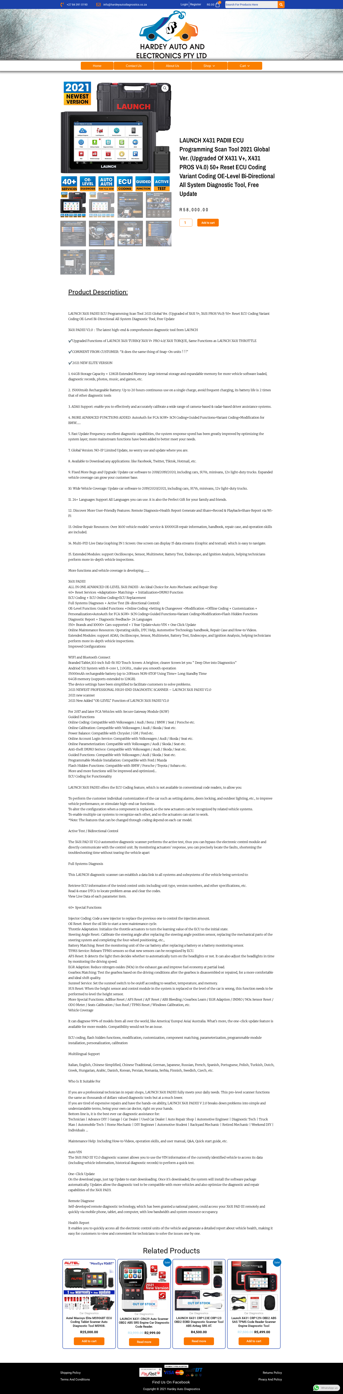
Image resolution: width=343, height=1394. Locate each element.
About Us (172, 66)
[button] (165, 88)
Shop (207, 66)
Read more (144, 1342)
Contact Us (134, 66)
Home (97, 66)
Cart (243, 66)
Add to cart (208, 223)
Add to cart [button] (89, 1341)
